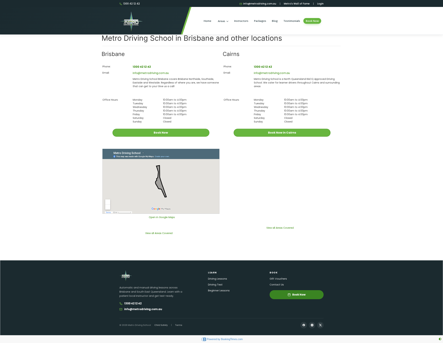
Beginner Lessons (219, 290)
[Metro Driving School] (131, 21)
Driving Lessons (217, 278)
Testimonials (291, 21)
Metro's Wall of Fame (297, 3)
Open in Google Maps (162, 217)
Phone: (106, 66)
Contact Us (277, 284)
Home (207, 21)
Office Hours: (110, 100)
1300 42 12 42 (131, 3)
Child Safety (161, 325)
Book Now (312, 21)
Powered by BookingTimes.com (225, 339)
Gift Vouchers (278, 278)
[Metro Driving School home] (125, 276)
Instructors (241, 21)
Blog (275, 21)
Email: (105, 72)
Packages (260, 21)
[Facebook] (303, 325)
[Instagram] (312, 325)
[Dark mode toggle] (440, 339)
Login (320, 3)
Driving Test (215, 284)
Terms (178, 325)
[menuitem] (223, 21)
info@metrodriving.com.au (259, 3)
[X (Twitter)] (320, 325)
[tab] (158, 233)
